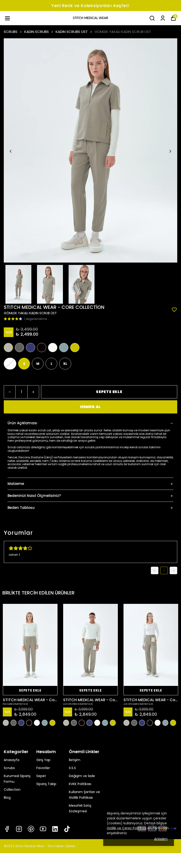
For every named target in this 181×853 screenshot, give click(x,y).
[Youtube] (43, 829)
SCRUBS (10, 31)
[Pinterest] (31, 829)
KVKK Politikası (80, 784)
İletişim (74, 760)
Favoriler (43, 768)
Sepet (41, 776)
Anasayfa (11, 760)
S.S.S (72, 768)
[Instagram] (19, 829)
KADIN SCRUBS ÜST (72, 31)
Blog (7, 797)
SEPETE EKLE (109, 391)
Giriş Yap (43, 760)
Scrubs (9, 768)
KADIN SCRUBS (36, 31)
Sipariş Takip (46, 784)
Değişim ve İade (82, 776)
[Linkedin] (55, 829)
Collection (12, 789)
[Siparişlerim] (163, 18)
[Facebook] (7, 829)
